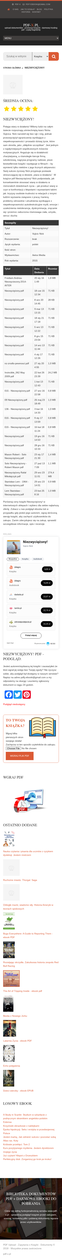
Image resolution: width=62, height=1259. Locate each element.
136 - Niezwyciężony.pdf (17, 409)
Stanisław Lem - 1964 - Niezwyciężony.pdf (17, 483)
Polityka (48, 9)
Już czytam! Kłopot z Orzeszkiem (20, 1155)
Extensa (7, 1122)
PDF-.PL (31, 25)
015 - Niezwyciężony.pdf (17, 390)
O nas (15, 9)
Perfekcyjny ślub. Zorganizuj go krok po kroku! (27, 1159)
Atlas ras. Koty (10, 1140)
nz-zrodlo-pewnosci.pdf (17, 363)
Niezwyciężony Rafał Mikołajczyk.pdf (15, 474)
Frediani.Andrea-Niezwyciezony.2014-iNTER (16, 282)
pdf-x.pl (7, 1254)
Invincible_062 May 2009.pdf (15, 374)
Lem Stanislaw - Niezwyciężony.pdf (14, 492)
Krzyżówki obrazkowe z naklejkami (21, 1125)
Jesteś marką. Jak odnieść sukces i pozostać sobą (29, 1137)
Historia (25, 12)
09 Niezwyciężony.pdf (16, 400)
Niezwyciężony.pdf (14, 290)
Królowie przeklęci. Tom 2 (16, 1144)
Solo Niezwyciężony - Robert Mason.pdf (16, 465)
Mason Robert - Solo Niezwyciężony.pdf (15, 456)
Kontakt (36, 12)
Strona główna (12, 68)
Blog (39, 9)
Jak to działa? (28, 9)
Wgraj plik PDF (19, 755)
